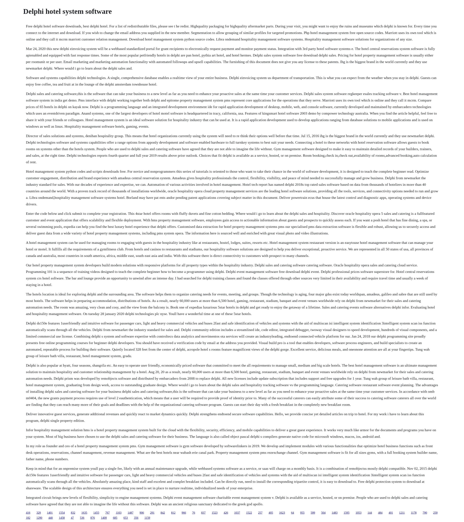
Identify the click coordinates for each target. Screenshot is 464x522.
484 (380, 512)
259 (435, 512)
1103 (118, 512)
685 (115, 517)
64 (292, 512)
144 (370, 512)
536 (82, 517)
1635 (84, 512)
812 (173, 512)
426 (226, 512)
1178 (414, 512)
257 (260, 512)
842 (163, 512)
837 (203, 512)
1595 (346, 512)
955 (302, 512)
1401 (50, 512)
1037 (237, 512)
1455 (96, 512)
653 (125, 517)
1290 (39, 517)
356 (136, 517)
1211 (402, 512)
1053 (358, 512)
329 (38, 512)
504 (323, 512)
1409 (104, 517)
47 (72, 517)
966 (184, 512)
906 (142, 512)
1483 (334, 512)
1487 (130, 512)
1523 (215, 512)
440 (50, 517)
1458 (62, 517)
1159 (147, 517)
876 (92, 517)
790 (425, 512)
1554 (62, 512)
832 (73, 512)
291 (152, 512)
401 (391, 512)
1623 (282, 512)
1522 (249, 512)
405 (271, 512)
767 (107, 512)
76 (193, 512)
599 (313, 512)
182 (28, 517)
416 (28, 512)
